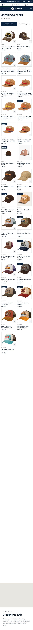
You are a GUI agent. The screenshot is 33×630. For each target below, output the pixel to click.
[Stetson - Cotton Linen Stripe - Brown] (24, 222)
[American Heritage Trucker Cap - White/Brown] (8, 36)
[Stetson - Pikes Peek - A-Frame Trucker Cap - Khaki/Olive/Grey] (8, 292)
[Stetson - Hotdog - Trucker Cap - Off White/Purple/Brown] (8, 269)
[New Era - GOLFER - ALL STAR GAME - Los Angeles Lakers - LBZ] (8, 106)
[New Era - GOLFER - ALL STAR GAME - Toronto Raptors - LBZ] (24, 129)
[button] (26, 4)
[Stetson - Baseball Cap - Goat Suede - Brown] (24, 176)
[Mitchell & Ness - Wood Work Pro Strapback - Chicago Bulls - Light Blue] (8, 59)
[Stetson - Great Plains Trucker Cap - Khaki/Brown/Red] (8, 246)
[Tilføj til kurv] (14, 42)
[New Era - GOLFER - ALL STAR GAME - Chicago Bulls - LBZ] (8, 83)
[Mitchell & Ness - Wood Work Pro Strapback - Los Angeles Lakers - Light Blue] (24, 59)
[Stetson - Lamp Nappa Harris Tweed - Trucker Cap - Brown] (24, 269)
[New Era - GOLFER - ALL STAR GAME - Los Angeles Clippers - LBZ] (24, 83)
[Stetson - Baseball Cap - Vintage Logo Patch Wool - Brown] (8, 199)
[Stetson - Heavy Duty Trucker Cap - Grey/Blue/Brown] (24, 246)
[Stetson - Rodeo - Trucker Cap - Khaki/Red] (24, 292)
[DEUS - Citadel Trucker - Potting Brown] (24, 36)
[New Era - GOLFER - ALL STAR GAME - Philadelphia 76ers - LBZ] (8, 129)
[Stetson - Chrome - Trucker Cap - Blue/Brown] (8, 222)
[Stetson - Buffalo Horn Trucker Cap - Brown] (24, 199)
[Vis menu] (2, 9)
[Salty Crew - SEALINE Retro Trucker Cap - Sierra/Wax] (24, 152)
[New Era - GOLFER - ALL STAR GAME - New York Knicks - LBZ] (24, 106)
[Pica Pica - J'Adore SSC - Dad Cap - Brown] (8, 152)
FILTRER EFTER (9, 24)
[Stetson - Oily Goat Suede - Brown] (8, 176)
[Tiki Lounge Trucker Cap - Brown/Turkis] (8, 339)
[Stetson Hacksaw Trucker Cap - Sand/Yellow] (24, 315)
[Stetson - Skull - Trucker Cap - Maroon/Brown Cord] (8, 315)
